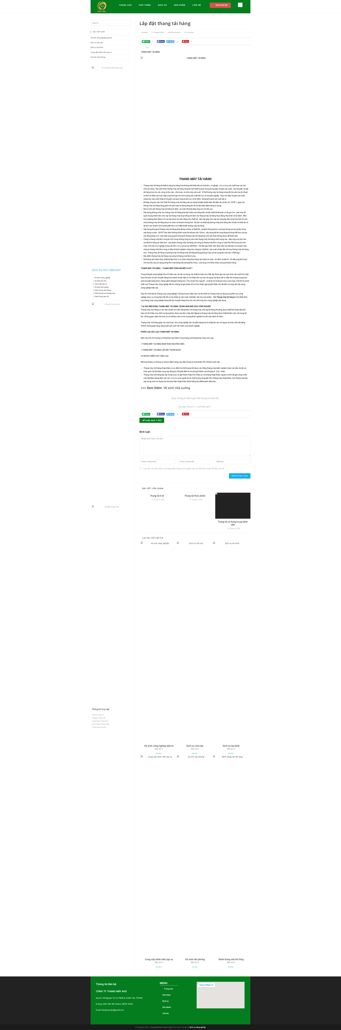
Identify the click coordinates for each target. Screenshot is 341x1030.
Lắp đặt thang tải (174, 32)
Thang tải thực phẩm (194, 495)
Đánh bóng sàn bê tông (231, 959)
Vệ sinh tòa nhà (100, 281)
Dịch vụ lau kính (231, 745)
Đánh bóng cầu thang (103, 290)
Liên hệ (196, 5)
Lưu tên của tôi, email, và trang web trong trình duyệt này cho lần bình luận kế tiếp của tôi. (184, 468)
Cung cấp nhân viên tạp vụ (159, 959)
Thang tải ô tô (157, 495)
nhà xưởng (223, 185)
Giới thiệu (145, 5)
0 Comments (189, 32)
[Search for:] (111, 22)
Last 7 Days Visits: (99, 724)
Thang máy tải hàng (151, 185)
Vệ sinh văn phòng (195, 959)
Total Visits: (96, 727)
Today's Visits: (97, 718)
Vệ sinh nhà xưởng (102, 287)
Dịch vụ (162, 5)
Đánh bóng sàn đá (102, 296)
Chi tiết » (159, 753)
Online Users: (97, 714)
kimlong (144, 32)
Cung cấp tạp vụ (101, 284)
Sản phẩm (179, 5)
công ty (173, 378)
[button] (220, 5)
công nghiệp (182, 246)
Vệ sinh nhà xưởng (176, 388)
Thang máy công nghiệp (158, 284)
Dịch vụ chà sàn (194, 745)
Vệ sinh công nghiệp (102, 278)
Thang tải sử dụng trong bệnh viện (233, 523)
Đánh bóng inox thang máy (105, 293)
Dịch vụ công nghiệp (198, 1027)
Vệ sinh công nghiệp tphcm (159, 745)
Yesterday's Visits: (99, 721)
